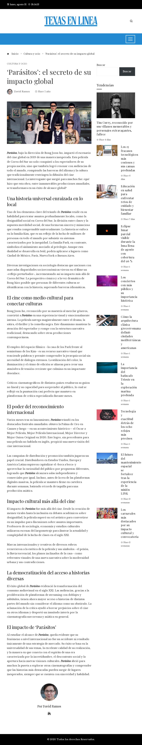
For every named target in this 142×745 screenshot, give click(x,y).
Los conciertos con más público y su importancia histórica (129, 288)
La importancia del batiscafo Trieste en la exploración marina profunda (129, 379)
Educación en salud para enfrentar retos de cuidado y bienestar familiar (128, 199)
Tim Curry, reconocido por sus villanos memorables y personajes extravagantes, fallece (115, 128)
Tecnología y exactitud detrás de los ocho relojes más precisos (128, 424)
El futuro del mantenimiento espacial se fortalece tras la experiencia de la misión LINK (131, 474)
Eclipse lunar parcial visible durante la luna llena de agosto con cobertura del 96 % (128, 243)
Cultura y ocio (17, 64)
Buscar (101, 65)
